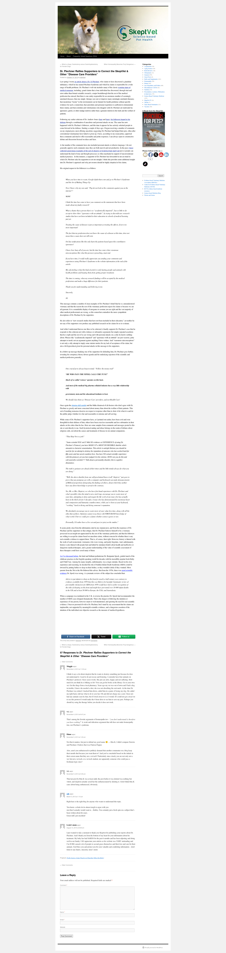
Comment (63, 885)
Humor (146, 83)
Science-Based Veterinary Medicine (154, 96)
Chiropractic (147, 73)
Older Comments (66, 662)
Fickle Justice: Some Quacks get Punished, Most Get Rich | (85, 858)
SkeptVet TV (148, 100)
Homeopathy (147, 81)
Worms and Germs (149, 195)
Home (62, 56)
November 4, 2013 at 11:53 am (76, 669)
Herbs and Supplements (151, 79)
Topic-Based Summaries (151, 104)
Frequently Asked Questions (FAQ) (85, 56)
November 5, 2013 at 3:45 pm (76, 774)
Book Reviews (148, 71)
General (78, 640)
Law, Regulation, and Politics (152, 85)
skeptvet (82, 77)
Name (62, 912)
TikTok (146, 102)
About (69, 56)
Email (62, 920)
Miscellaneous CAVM (150, 87)
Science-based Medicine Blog (152, 193)
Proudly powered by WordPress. (154, 947)
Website (62, 927)
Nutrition (146, 90)
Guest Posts (147, 77)
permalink (94, 640)
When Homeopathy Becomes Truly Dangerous (119, 64)
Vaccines (146, 106)
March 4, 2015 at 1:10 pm (75, 797)
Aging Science (148, 68)
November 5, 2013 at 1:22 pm (76, 737)
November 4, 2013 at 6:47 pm (76, 714)
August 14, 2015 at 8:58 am (75, 828)
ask (68, 793)
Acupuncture (147, 66)
